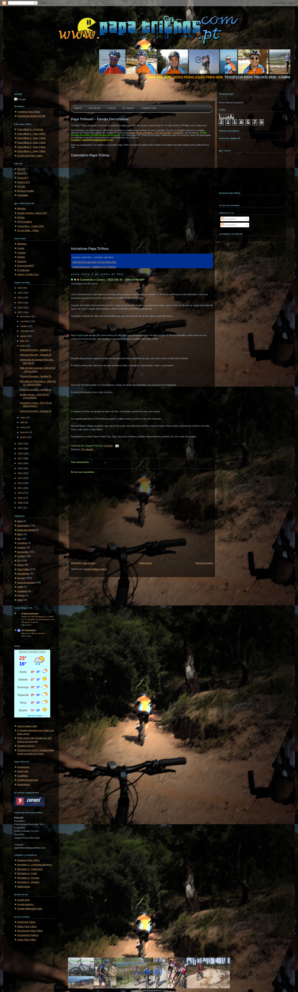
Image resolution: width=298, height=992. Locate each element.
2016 (20, 463)
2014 (20, 473)
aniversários (23, 525)
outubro (24, 326)
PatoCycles (23, 771)
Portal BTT (22, 173)
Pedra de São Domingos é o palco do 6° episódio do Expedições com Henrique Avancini (37, 619)
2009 (20, 498)
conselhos (22, 543)
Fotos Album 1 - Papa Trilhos (31, 151)
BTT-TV (21, 169)
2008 (20, 503)
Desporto (21, 261)
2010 (20, 493)
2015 (20, 468)
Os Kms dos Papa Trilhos (30, 155)
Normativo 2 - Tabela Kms (30, 869)
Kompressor (23, 767)
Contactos (148, 108)
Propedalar (22, 195)
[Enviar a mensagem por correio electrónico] (116, 445)
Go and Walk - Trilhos (28, 230)
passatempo (23, 573)
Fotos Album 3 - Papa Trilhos (31, 142)
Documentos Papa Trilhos (30, 930)
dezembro (25, 316)
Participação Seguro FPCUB (31, 116)
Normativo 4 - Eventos (28, 878)
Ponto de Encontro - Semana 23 (35, 411)
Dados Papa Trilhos (27, 926)
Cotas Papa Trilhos (26, 939)
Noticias (21, 257)
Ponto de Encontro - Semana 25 (35, 376)
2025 (20, 293)
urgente (21, 595)
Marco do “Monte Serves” (33, 633)
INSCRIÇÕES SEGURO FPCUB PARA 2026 (94, 262)
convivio (21, 547)
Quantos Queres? (26, 745)
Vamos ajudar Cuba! (27, 726)
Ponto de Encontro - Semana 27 (35, 350)
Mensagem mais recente (83, 563)
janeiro (23, 437)
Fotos (112, 108)
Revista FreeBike (25, 191)
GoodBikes (22, 775)
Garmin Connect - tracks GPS (32, 213)
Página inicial (145, 563)
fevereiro (25, 432)
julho (22, 341)
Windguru (22, 243)
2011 (20, 488)
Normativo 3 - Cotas (27, 873)
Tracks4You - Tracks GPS (30, 226)
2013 (20, 478)
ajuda (20, 521)
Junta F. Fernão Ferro (28, 274)
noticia (20, 565)
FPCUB (21, 186)
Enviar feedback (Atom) (95, 569)
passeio (21, 578)
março (23, 427)
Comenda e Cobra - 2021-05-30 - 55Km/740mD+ (112, 279)
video (20, 600)
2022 (20, 307)
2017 (20, 458)
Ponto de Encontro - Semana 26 (35, 354)
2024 (20, 297)
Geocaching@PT (25, 265)
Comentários (230, 225)
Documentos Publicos (28, 935)
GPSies (21, 217)
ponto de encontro (26, 582)
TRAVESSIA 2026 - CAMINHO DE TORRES (94, 267)
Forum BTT (23, 177)
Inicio (78, 108)
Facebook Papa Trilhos (28, 111)
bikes (20, 534)
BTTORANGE (28, 630)
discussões (23, 552)
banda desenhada (26, 530)
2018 (20, 453)
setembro (25, 331)
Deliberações (23, 886)
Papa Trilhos (23, 569)
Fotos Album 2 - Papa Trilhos (31, 147)
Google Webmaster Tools (29, 908)
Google (20, 248)
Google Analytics (25, 904)
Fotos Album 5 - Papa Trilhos (31, 133)
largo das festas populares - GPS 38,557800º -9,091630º (155, 132)
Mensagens (230, 219)
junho (23, 346)
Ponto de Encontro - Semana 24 (35, 389)
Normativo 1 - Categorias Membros (34, 864)
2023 (20, 302)
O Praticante (23, 270)
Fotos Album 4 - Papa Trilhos (31, 138)
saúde (20, 586)
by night (128, 108)
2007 (20, 507)
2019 (20, 448)
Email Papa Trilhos (26, 922)
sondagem (22, 591)
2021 (20, 312)
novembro (25, 321)
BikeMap (21, 208)
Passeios (95, 108)
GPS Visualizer (24, 221)
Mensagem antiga (204, 563)
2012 (20, 483)
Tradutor (21, 252)
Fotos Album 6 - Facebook (30, 129)
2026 (20, 288)
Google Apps (23, 900)
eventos (21, 556)
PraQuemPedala (30, 613)
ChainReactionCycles (28, 780)
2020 (20, 443)
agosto (24, 336)
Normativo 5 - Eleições (28, 882)
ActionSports (23, 784)
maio (23, 417)
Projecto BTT (23, 182)
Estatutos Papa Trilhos (28, 860)
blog (19, 538)
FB (18, 560)
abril (22, 422)
